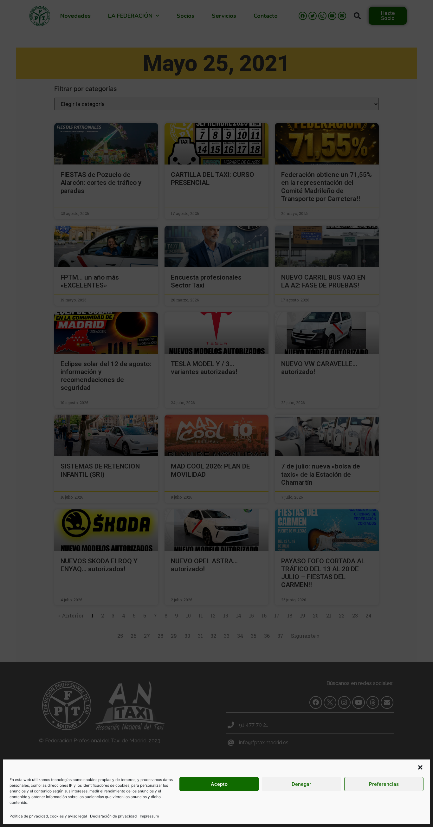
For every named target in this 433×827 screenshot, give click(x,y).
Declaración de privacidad (113, 816)
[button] (420, 767)
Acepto (219, 784)
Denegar (301, 784)
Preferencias (384, 784)
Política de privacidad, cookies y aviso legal (48, 816)
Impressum (149, 816)
